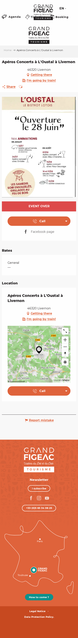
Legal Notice (37, 611)
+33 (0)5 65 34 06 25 (39, 507)
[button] (51, 8)
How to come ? (39, 597)
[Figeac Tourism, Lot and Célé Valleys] (43, 15)
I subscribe (39, 488)
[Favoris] (41, 8)
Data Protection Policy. (39, 616)
